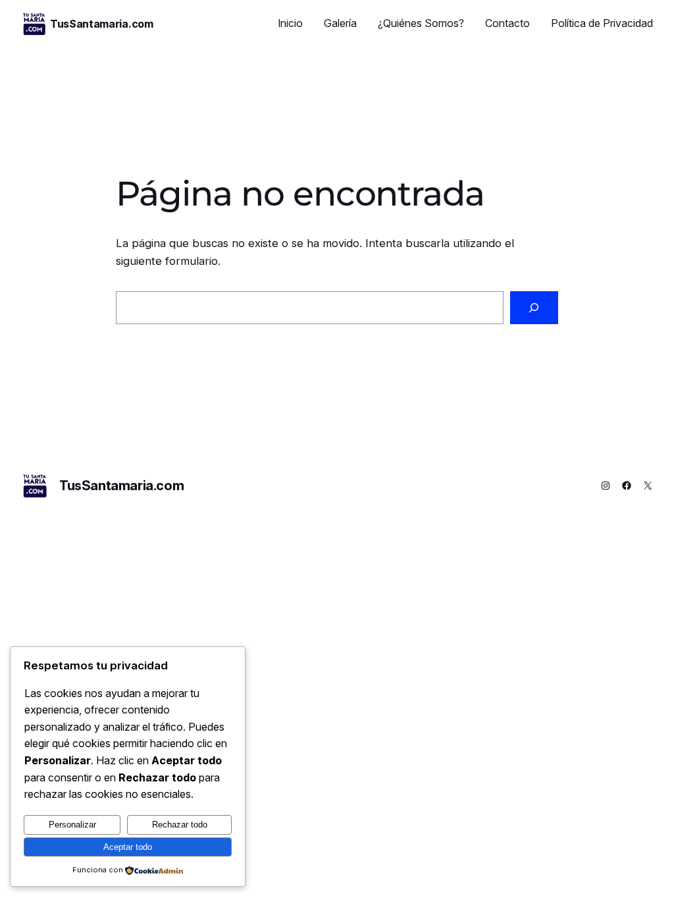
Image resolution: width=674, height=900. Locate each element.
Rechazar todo (179, 825)
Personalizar (72, 825)
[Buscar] (534, 308)
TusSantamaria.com (101, 23)
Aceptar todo (127, 847)
